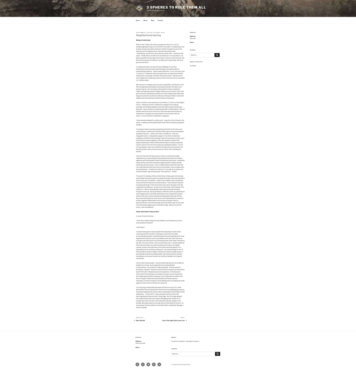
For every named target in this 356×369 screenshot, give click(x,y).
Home (138, 20)
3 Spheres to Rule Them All (176, 7)
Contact (160, 20)
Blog (152, 20)
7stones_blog (159, 32)
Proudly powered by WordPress (181, 364)
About (145, 20)
